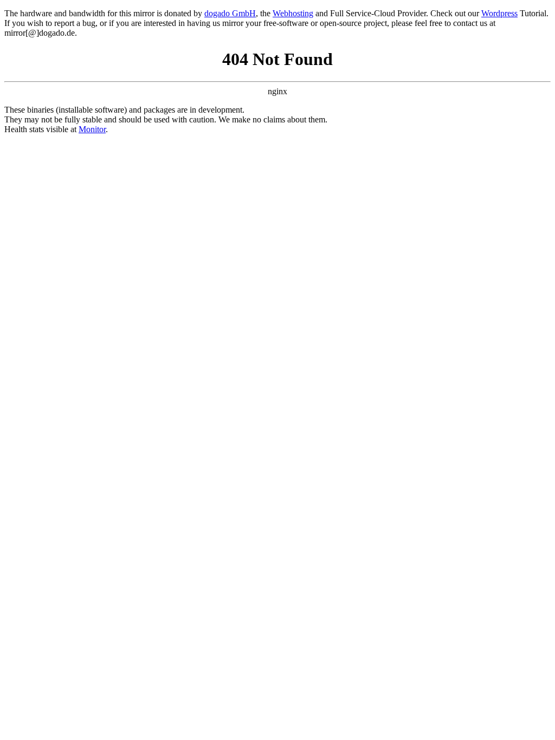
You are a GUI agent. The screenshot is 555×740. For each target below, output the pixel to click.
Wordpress (499, 13)
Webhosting (293, 13)
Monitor (92, 129)
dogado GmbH (230, 13)
